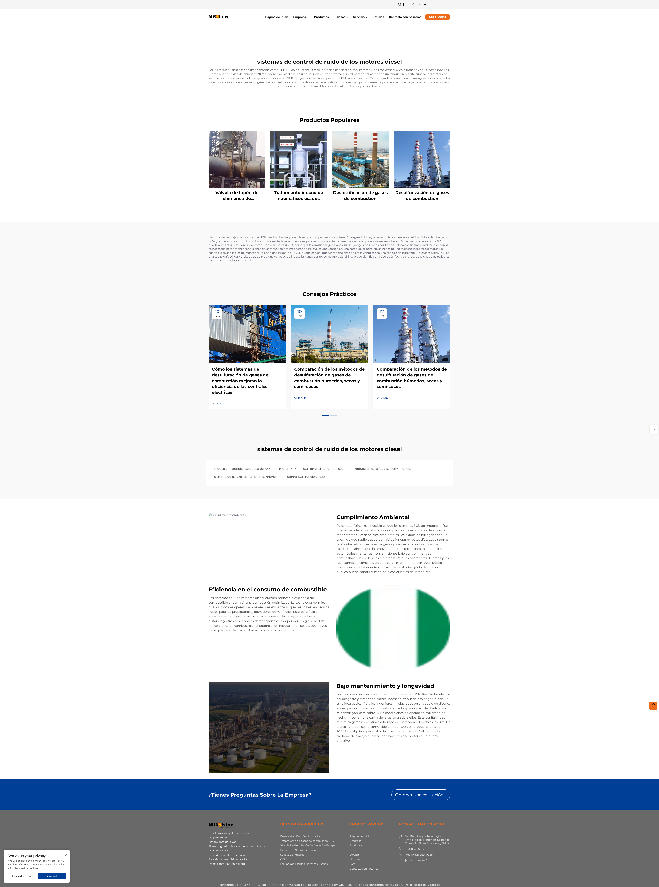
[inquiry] (654, 429)
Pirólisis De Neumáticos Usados (300, 850)
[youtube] (425, 4)
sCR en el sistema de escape (325, 469)
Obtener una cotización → (421, 794)
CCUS (284, 859)
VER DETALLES (237, 159)
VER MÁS (218, 403)
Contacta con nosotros (405, 17)
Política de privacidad (423, 884)
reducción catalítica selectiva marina (383, 469)
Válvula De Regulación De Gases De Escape (307, 845)
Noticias (378, 17)
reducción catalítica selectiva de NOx (242, 469)
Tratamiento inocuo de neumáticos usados (298, 195)
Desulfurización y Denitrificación (300, 836)
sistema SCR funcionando (305, 477)
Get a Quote (437, 17)
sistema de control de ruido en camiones (245, 477)
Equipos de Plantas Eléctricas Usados (304, 864)
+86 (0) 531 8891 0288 (419, 854)
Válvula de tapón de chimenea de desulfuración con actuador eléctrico (236, 195)
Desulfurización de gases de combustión (422, 195)
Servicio (359, 17)
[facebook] (413, 4)
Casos (341, 17)
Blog (353, 864)
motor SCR (287, 469)
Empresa (299, 17)
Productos (321, 17)
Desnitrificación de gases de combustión (360, 195)
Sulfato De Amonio (292, 854)
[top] (653, 706)
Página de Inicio (276, 17)
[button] (325, 415)
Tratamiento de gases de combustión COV (307, 840)
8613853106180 (414, 848)
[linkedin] (419, 4)
